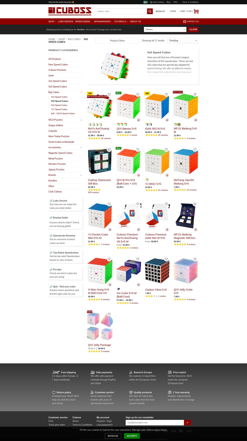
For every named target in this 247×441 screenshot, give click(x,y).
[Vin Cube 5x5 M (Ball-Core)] (128, 270)
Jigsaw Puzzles (56, 169)
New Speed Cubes (58, 64)
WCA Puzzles (55, 120)
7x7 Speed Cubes (59, 109)
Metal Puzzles (55, 158)
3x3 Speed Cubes (57, 86)
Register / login (104, 421)
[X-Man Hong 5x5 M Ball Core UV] (100, 270)
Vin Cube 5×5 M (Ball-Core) (127, 295)
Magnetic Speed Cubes (60, 153)
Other (51, 186)
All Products (54, 59)
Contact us (193, 21)
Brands (52, 175)
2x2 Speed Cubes (57, 81)
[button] (189, 11)
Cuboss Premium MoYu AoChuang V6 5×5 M (127, 238)
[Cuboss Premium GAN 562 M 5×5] (157, 215)
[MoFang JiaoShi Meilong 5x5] (186, 161)
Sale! (51, 75)
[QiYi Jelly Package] (100, 326)
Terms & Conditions (190, 2)
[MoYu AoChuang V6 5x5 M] (100, 106)
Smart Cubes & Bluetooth (61, 142)
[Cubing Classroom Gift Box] (100, 161)
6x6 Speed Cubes (59, 105)
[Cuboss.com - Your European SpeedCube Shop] (69, 11)
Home (51, 39)
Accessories (54, 147)
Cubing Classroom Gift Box (99, 182)
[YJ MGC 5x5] (157, 161)
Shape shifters (55, 125)
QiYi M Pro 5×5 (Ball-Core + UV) (127, 182)
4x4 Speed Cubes (59, 97)
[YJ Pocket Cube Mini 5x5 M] (100, 215)
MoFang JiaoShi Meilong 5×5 (184, 182)
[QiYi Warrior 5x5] (128, 106)
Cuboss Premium (57, 70)
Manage (113, 436)
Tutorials (120, 21)
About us (135, 21)
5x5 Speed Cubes (59, 101)
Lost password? (105, 425)
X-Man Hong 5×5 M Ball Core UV (98, 291)
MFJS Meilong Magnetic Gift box (184, 236)
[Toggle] (81, 92)
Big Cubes (74, 39)
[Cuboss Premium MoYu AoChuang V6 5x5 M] (128, 215)
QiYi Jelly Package (99, 344)
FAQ (175, 2)
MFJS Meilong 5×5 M (185, 130)
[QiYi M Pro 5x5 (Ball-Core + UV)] (128, 161)
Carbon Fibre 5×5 (156, 289)
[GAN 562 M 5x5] (157, 106)
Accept (132, 436)
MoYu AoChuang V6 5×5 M (98, 130)
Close (193, 29)
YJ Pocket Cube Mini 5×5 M (98, 236)
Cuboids (52, 131)
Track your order (56, 425)
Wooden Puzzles (57, 164)
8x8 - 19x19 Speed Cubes (63, 113)
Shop (51, 21)
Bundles (52, 180)
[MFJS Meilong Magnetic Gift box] (186, 215)
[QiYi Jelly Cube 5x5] (186, 270)
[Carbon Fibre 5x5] (157, 270)
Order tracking (158, 2)
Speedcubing (82, 21)
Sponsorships (102, 21)
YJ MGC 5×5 (153, 183)
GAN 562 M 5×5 (155, 128)
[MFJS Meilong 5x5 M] (186, 106)
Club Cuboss (55, 191)
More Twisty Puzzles (58, 136)
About (75, 421)
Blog (168, 2)
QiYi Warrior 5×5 (127, 128)
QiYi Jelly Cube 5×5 (183, 291)
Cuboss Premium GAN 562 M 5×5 (156, 236)
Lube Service (65, 21)
